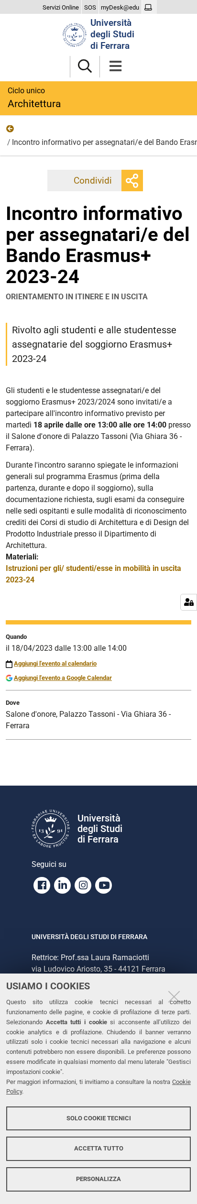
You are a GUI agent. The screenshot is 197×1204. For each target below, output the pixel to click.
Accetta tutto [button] (98, 1148)
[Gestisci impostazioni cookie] (188, 602)
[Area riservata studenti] (149, 7)
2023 (10, 131)
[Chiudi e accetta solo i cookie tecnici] (174, 996)
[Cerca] (84, 66)
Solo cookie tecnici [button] (98, 1118)
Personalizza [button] (98, 1178)
